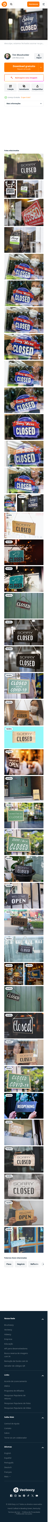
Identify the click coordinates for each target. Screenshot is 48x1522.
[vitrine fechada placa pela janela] (23, 444)
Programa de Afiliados (14, 1449)
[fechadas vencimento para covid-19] (23, 721)
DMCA (7, 1444)
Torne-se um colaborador (15, 1502)
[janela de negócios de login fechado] (23, 1084)
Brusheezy (9, 1383)
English (7, 1518)
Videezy (7, 1393)
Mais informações (14, 102)
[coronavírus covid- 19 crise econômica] (23, 229)
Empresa (8, 1398)
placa (8, 1322)
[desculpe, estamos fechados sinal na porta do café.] (23, 588)
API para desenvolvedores (15, 1407)
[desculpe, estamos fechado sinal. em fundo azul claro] (23, 773)
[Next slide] (37, 1323)
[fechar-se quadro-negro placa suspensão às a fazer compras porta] (23, 1138)
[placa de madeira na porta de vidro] (23, 958)
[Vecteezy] (4, 4)
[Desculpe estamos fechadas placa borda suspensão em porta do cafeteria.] (23, 257)
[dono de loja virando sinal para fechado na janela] (23, 364)
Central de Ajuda (11, 1488)
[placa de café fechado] (23, 1298)
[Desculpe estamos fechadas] (23, 851)
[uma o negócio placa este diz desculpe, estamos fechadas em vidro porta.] (17, 206)
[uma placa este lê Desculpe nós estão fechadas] (23, 1057)
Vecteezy (8, 1388)
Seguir (39, 58)
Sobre (6, 1498)
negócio (21, 1322)
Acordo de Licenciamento (15, 1440)
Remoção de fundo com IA (16, 1420)
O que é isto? (25, 97)
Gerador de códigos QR (14, 1424)
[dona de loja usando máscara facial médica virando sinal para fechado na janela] (23, 284)
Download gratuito (24, 67)
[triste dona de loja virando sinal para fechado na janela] (23, 391)
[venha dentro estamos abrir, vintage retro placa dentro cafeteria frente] (23, 1191)
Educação (8, 1402)
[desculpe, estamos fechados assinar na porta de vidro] (17, 538)
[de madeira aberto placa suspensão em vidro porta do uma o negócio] (13, 1010)
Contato (7, 1493)
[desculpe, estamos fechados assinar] (23, 668)
